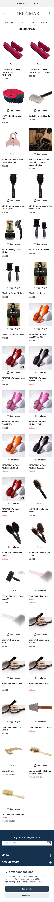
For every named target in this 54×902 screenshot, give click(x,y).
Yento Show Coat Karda (39, 116)
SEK (35, 3)
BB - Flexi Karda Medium (13, 293)
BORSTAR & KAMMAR (29, 23)
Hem (6, 23)
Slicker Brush (8, 771)
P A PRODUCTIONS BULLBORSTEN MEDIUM (11, 72)
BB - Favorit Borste (37, 293)
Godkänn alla (27, 889)
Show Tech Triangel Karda (40, 727)
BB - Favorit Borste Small (13, 334)
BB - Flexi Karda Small (39, 249)
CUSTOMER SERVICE (10, 862)
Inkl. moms (20, 3)
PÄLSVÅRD (15, 23)
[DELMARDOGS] (27, 13)
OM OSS (5, 855)
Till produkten (40, 373)
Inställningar (27, 895)
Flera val (13, 64)
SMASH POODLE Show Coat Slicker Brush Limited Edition (39, 162)
